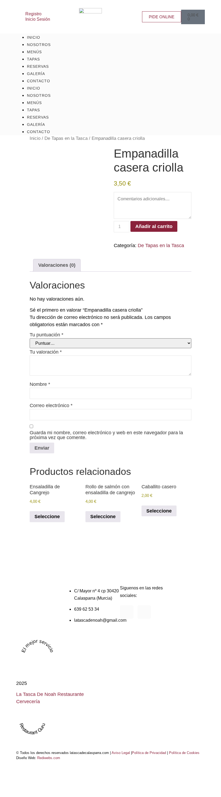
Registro (33, 13)
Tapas (33, 110)
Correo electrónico (51, 405)
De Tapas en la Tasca (66, 138)
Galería (36, 124)
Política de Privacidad (149, 753)
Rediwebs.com (48, 758)
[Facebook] (126, 612)
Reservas (38, 117)
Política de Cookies (184, 753)
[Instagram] (144, 612)
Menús (34, 103)
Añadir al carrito (153, 226)
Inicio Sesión (37, 19)
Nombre (40, 384)
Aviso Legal (121, 753)
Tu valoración (46, 352)
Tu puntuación (46, 334)
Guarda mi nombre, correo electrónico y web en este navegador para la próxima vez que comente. (106, 435)
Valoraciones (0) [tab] (56, 265)
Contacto (38, 81)
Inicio (33, 88)
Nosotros (39, 95)
